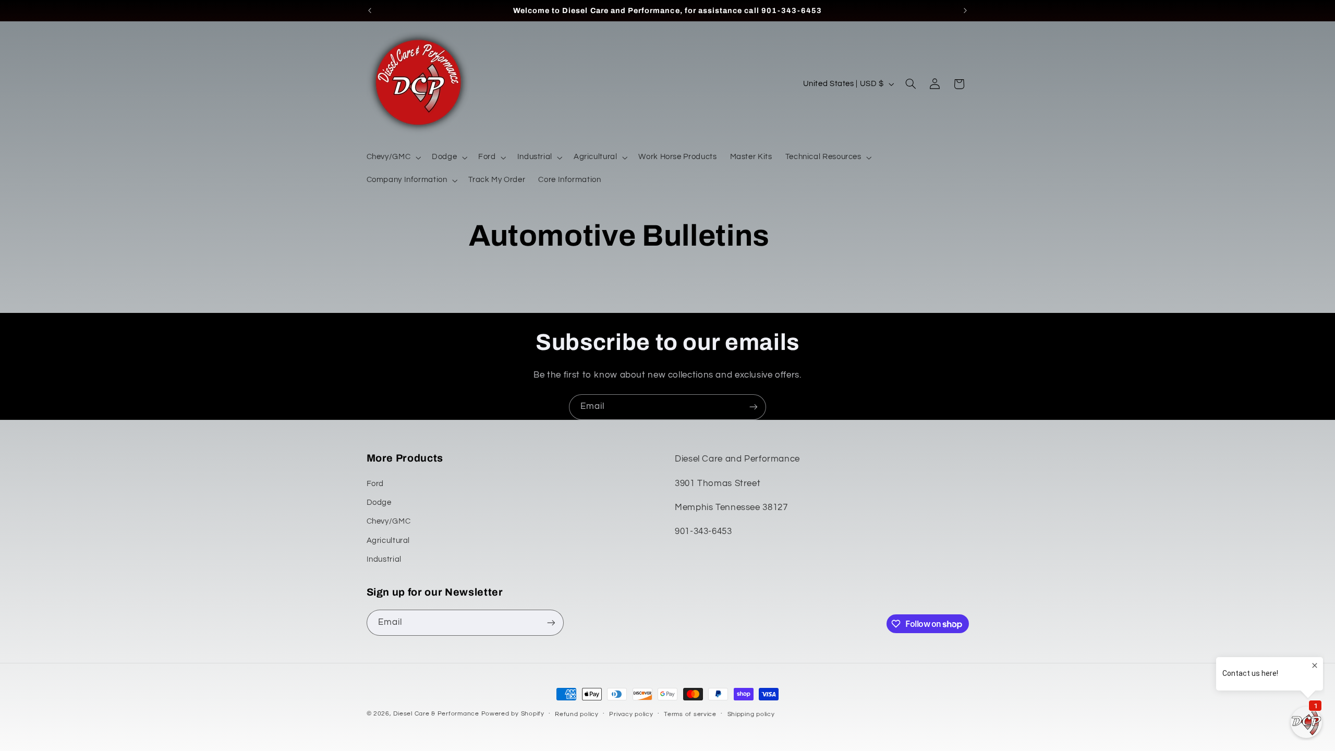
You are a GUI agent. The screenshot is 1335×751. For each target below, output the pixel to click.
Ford (375, 484)
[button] (393, 157)
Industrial (384, 559)
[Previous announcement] (369, 10)
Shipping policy (751, 714)
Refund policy (577, 714)
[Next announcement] (965, 10)
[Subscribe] (754, 407)
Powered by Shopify (512, 714)
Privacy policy (631, 714)
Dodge (379, 502)
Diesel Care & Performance (436, 714)
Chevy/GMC (389, 521)
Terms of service (690, 714)
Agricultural (388, 540)
